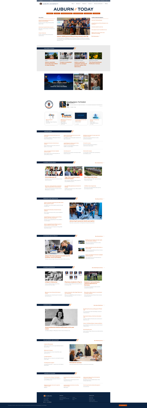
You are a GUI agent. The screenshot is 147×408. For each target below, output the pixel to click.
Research (90, 3)
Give (99, 0)
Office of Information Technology (64, 398)
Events (73, 399)
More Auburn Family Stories (98, 305)
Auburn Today (74, 398)
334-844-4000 (46, 399)
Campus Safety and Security (93, 401)
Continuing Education (62, 397)
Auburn (41, 0)
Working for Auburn (92, 399)
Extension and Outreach (98, 3)
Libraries (73, 397)
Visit (95, 0)
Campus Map (91, 397)
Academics (84, 3)
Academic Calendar (92, 400)
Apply (92, 0)
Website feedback (46, 400)
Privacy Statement (38, 405)
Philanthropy (96, 13)
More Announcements (95, 36)
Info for (52, 0)
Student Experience (78, 13)
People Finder (91, 398)
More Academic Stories (99, 162)
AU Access (102, 0)
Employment (61, 399)
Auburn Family (88, 13)
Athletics (106, 3)
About (73, 3)
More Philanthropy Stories (98, 340)
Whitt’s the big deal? (49, 119)
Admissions (78, 3)
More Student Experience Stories (97, 267)
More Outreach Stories (99, 236)
